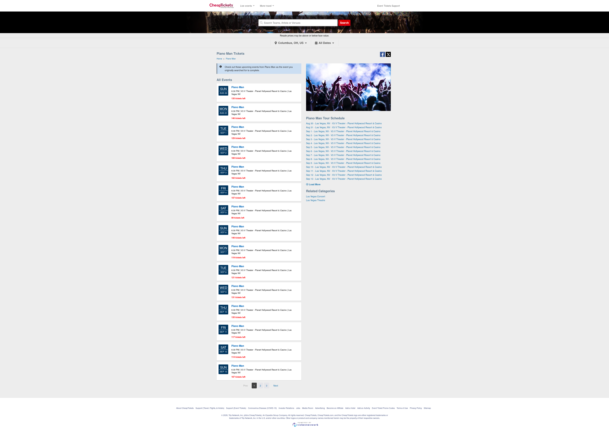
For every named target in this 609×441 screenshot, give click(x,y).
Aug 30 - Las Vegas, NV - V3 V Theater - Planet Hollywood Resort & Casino (344, 123)
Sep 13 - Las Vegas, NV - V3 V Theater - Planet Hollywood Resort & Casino (344, 178)
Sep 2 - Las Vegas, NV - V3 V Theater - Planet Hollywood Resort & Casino (343, 135)
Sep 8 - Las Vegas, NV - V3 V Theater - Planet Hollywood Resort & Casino (343, 159)
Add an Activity (363, 408)
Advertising (320, 408)
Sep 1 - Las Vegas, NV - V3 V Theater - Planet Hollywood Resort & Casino (343, 131)
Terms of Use (402, 408)
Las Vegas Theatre (315, 200)
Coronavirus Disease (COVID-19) (262, 408)
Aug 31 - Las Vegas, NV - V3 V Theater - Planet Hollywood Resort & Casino (344, 127)
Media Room (307, 408)
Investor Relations (286, 408)
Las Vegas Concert (315, 196)
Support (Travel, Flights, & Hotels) (210, 408)
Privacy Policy (416, 408)
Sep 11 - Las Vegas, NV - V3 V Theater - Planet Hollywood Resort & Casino (344, 170)
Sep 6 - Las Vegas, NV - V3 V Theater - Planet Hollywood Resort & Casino (343, 151)
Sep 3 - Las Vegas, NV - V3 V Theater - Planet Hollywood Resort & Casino (343, 139)
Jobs (298, 408)
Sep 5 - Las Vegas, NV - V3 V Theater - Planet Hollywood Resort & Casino (343, 147)
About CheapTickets (185, 408)
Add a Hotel (350, 408)
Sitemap (427, 408)
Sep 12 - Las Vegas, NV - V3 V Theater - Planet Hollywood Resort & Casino (344, 174)
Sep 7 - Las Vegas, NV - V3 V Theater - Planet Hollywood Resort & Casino (343, 155)
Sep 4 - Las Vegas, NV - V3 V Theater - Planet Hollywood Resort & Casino (343, 143)
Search (344, 23)
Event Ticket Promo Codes (383, 408)
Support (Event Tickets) (236, 408)
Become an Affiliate (335, 408)
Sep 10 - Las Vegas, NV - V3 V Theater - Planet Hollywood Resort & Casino (344, 166)
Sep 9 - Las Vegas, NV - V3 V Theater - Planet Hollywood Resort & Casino (343, 162)
